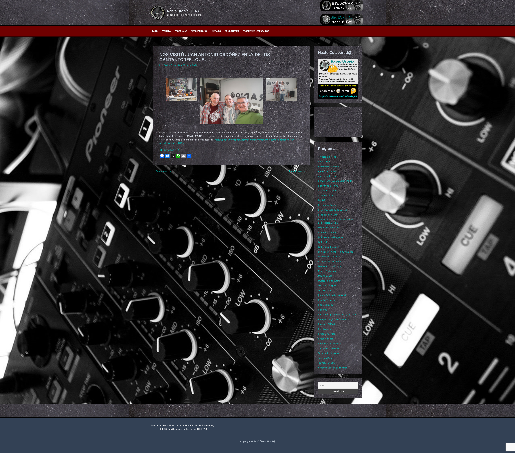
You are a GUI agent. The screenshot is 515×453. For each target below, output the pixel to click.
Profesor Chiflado (327, 324)
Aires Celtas (324, 161)
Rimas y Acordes (326, 334)
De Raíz (322, 200)
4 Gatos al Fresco (327, 156)
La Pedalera (324, 242)
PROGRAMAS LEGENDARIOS (256, 31)
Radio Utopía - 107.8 (184, 11)
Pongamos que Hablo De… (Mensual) (337, 314)
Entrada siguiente (299, 171)
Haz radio (216, 31)
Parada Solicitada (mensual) (332, 295)
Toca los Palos (325, 358)
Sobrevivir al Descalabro (330, 343)
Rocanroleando (325, 338)
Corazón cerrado (326, 195)
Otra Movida (324, 290)
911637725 (201, 429)
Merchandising (199, 31)
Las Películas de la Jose (330, 256)
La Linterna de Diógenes (330, 237)
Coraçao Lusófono (327, 190)
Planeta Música (325, 305)
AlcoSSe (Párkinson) (328, 166)
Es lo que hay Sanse (328, 214)
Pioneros (322, 309)
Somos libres (232, 31)
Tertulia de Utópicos (328, 353)
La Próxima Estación (328, 247)
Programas (181, 31)
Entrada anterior (162, 171)
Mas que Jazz (325, 276)
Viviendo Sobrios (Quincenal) (333, 367)
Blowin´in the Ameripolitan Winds (335, 181)
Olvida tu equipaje (327, 285)
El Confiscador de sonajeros (332, 210)
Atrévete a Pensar (327, 176)
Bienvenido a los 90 (328, 185)
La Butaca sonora (327, 232)
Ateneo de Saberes (327, 171)
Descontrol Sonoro (327, 205)
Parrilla (166, 31)
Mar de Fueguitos (327, 271)
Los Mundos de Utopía (329, 266)
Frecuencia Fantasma (329, 227)
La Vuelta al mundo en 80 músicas (335, 251)
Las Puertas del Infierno (330, 261)
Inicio (155, 31)
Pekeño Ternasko (327, 300)
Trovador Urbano (327, 362)
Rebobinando (325, 329)
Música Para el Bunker (329, 280)
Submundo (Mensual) (329, 348)
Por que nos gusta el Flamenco (334, 319)
